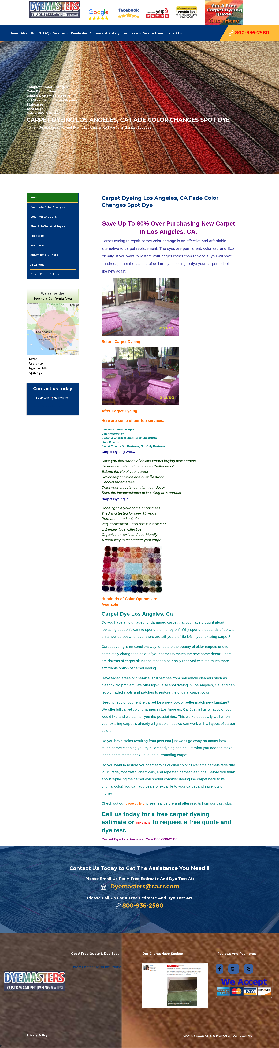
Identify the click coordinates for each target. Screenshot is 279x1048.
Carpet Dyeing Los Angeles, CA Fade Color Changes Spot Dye (106, 127)
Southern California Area (53, 298)
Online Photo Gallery (44, 274)
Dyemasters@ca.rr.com (144, 886)
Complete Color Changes (47, 207)
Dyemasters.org (242, 1035)
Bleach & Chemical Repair (47, 226)
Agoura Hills (38, 368)
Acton (33, 359)
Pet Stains (37, 236)
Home (31, 127)
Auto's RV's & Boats (44, 255)
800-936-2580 (251, 32)
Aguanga (36, 373)
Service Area (48, 127)
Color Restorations (43, 216)
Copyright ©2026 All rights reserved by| (208, 1035)
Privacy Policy (37, 1035)
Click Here (143, 823)
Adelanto (36, 363)
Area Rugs (37, 264)
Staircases (37, 245)
